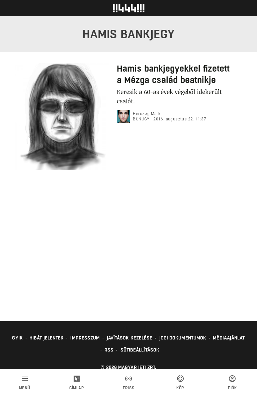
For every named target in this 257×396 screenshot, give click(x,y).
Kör (180, 388)
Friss (129, 388)
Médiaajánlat (229, 337)
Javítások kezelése (130, 337)
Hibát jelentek (46, 337)
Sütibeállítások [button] (140, 350)
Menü (24, 388)
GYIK (17, 337)
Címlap (76, 388)
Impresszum (85, 337)
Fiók (232, 388)
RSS (108, 350)
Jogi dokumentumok (182, 337)
